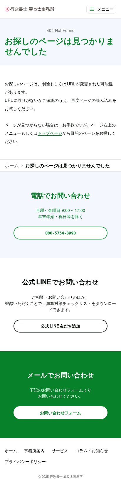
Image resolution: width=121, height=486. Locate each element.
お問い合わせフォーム (60, 413)
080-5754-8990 (60, 233)
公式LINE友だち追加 (60, 326)
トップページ (50, 133)
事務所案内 (34, 450)
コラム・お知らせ (91, 450)
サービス (60, 450)
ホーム (12, 165)
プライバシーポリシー (25, 461)
